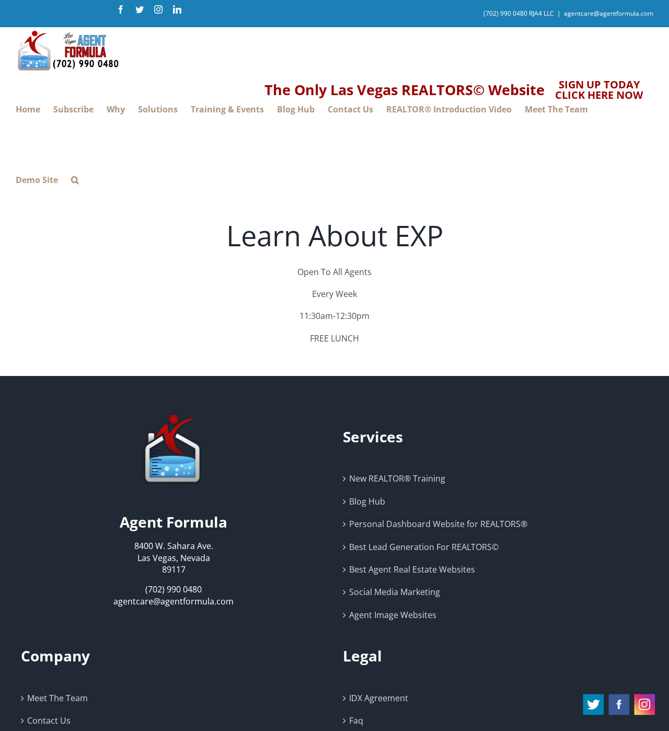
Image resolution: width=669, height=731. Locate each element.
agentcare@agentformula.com (608, 13)
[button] (75, 180)
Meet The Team (57, 698)
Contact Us (49, 720)
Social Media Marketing (394, 592)
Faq (356, 720)
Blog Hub (367, 501)
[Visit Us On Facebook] (618, 697)
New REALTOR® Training (397, 478)
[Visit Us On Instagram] (644, 697)
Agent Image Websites (392, 615)
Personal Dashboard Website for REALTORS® (438, 524)
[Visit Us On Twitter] (593, 697)
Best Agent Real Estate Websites (412, 569)
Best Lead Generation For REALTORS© (424, 547)
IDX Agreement (378, 698)
